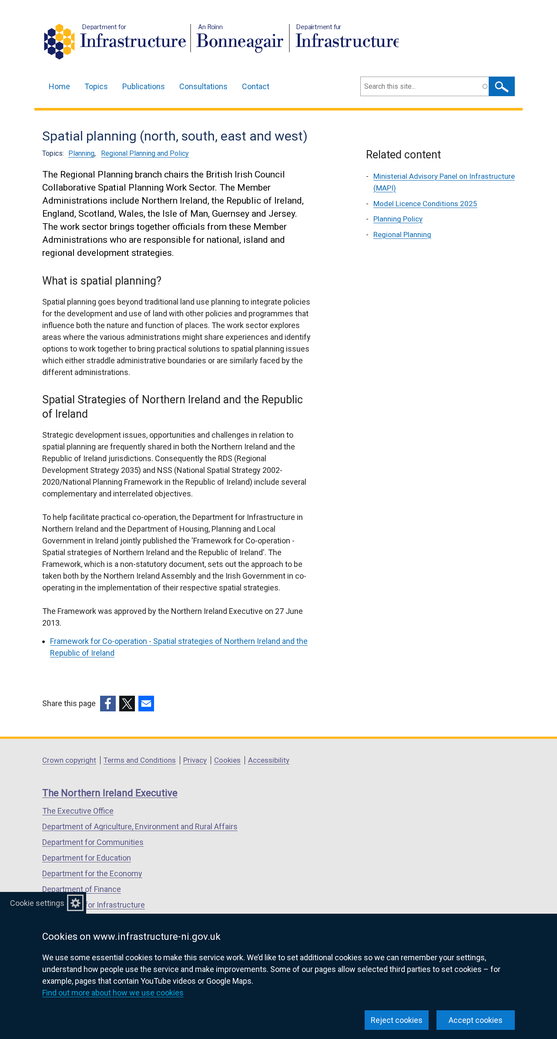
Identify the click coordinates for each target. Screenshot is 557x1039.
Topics (96, 86)
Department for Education (86, 857)
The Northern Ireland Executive (110, 793)
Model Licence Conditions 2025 (425, 203)
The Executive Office (78, 810)
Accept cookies (476, 1020)
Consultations (203, 86)
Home (59, 86)
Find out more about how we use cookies (113, 992)
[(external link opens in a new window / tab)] (108, 703)
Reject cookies (397, 1020)
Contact (255, 86)
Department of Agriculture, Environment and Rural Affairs (140, 826)
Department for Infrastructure (93, 904)
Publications (143, 86)
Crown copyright (69, 760)
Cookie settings (37, 903)
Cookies (227, 760)
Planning (81, 153)
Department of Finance (81, 889)
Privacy (195, 760)
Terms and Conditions (140, 760)
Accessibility (268, 760)
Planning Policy (398, 219)
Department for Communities (93, 842)
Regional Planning (402, 234)
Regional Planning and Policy (145, 153)
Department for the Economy (92, 873)
